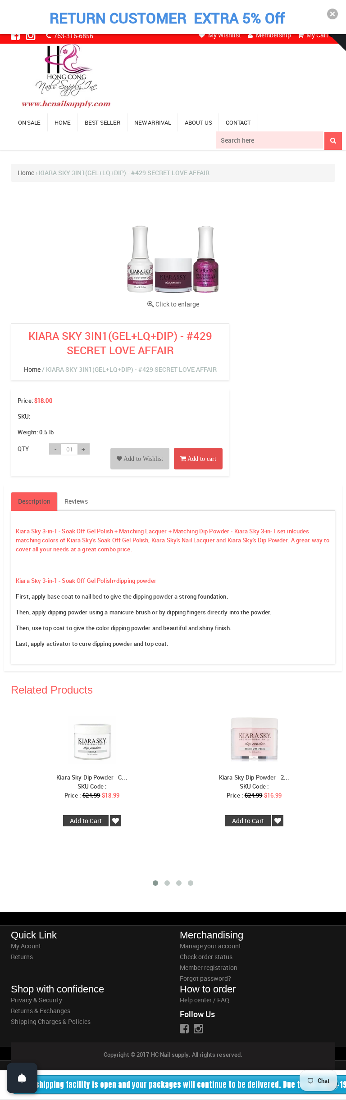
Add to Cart (86, 820)
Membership (273, 35)
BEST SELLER (102, 122)
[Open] (22, 1078)
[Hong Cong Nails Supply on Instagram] (31, 35)
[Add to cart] (198, 448)
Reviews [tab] (76, 501)
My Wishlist (224, 35)
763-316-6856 (72, 36)
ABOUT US (198, 122)
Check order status (206, 956)
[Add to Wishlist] (139, 448)
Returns (22, 956)
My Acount (26, 946)
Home (26, 172)
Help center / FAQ (204, 1000)
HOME (63, 122)
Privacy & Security (36, 1000)
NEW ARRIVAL (152, 122)
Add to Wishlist (142, 458)
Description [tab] (34, 501)
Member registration (208, 967)
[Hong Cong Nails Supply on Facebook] (16, 35)
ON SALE (29, 122)
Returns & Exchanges (40, 1010)
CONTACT (238, 122)
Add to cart (201, 458)
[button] (332, 14)
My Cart (316, 35)
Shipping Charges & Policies (51, 1021)
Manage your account (210, 946)
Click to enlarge (177, 304)
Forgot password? (205, 978)
